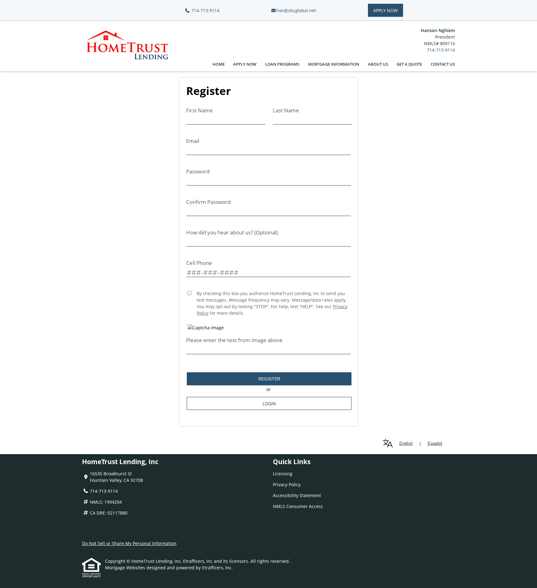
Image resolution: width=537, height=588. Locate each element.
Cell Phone (199, 263)
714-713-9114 (204, 10)
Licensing (282, 474)
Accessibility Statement (297, 495)
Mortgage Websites (125, 568)
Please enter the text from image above (234, 340)
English (406, 443)
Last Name (286, 110)
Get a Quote (409, 64)
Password (197, 171)
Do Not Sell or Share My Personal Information (129, 543)
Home (219, 64)
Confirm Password (208, 202)
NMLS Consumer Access (298, 506)
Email (192, 141)
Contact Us (443, 64)
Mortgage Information (333, 64)
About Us (378, 64)
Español (435, 443)
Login (269, 404)
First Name (199, 110)
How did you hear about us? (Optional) (232, 232)
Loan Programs (282, 64)
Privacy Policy (287, 484)
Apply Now (385, 10)
